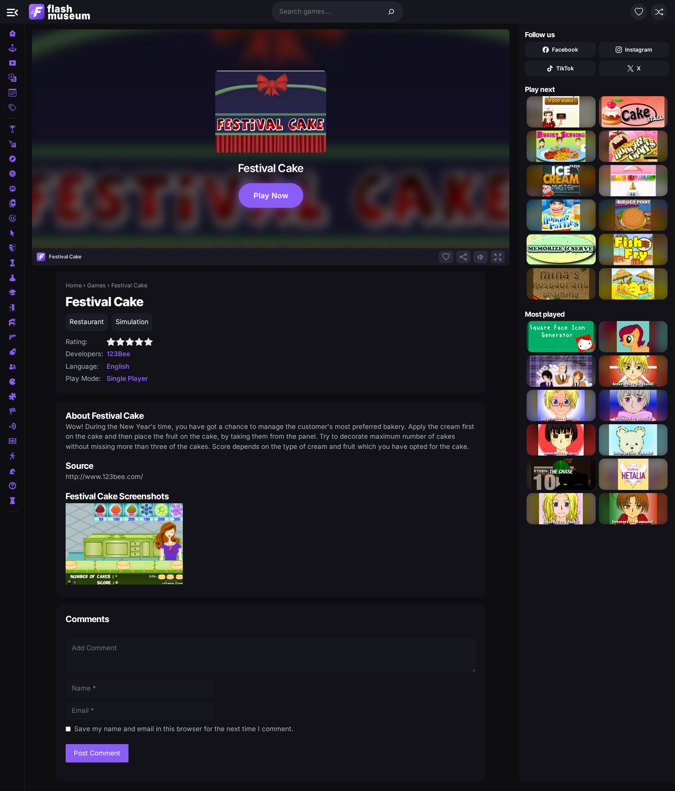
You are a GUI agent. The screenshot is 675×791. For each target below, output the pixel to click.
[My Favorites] (638, 12)
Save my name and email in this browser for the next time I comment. (183, 729)
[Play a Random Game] (659, 12)
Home (74, 285)
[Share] (463, 257)
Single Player (127, 378)
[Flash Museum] (59, 11)
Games (96, 285)
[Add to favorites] (446, 257)
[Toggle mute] (480, 257)
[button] (12, 11)
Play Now (271, 195)
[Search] (391, 12)
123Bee (118, 354)
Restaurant (87, 322)
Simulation (132, 322)
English (118, 366)
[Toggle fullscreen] (498, 257)
